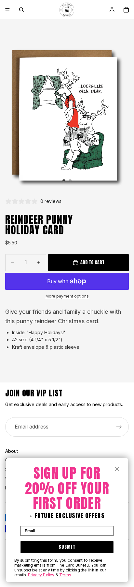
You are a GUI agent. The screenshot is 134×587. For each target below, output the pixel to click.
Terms (65, 574)
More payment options (67, 296)
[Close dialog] (117, 469)
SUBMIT (67, 547)
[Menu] (7, 9)
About (11, 451)
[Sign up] (119, 427)
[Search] (21, 10)
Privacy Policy (41, 574)
